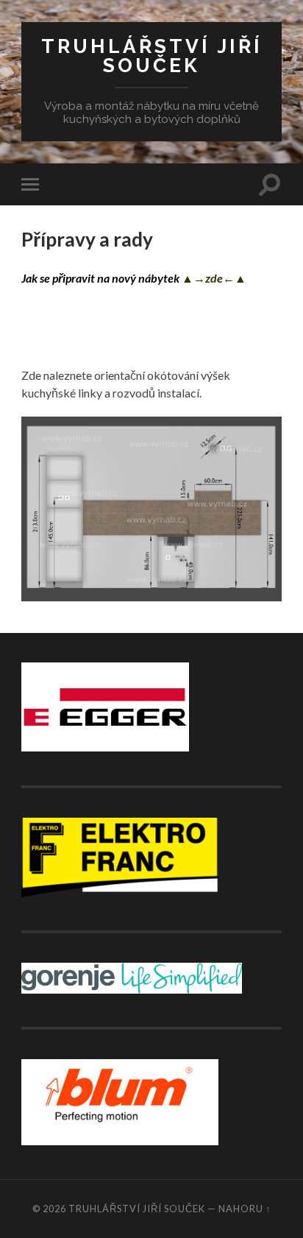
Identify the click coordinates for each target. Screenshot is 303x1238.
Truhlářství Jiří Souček (152, 56)
